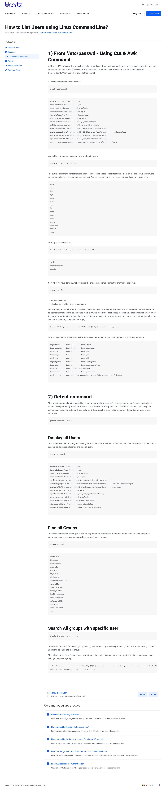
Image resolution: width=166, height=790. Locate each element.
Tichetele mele (14, 48)
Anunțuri (11, 52)
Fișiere (10, 61)
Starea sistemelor (15, 66)
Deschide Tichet (14, 70)
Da (144, 694)
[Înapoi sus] (160, 785)
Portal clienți (9, 33)
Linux (36, 33)
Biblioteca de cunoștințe (24, 33)
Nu (154, 694)
